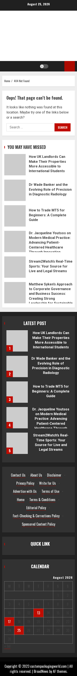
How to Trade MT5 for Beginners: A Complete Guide (15, 216)
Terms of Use (50, 491)
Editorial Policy (36, 507)
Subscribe (69, 66)
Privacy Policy (25, 483)
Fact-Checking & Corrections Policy (36, 515)
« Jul (7, 646)
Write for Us (47, 483)
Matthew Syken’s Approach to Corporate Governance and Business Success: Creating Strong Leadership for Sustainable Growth (15, 292)
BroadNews (41, 671)
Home (20, 499)
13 (38, 612)
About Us (36, 475)
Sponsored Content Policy (38, 524)
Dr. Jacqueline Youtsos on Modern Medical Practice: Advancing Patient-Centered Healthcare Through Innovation (15, 241)
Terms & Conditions (42, 499)
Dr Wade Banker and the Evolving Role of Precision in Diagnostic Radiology (15, 190)
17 (9, 621)
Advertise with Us (25, 491)
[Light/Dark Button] (44, 66)
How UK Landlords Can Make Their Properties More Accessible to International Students (15, 164)
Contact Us (18, 475)
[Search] (57, 66)
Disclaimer (54, 475)
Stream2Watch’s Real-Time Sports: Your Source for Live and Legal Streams (15, 267)
